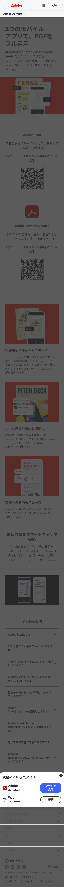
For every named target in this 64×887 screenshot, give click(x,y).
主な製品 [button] (9, 850)
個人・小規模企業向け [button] (16, 813)
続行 (51, 799)
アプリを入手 (50, 787)
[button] (43, 5)
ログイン (55, 5)
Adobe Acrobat (12, 14)
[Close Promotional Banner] (61, 775)
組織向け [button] (9, 828)
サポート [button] (9, 835)
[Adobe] (16, 5)
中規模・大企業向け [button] (15, 821)
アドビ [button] (8, 843)
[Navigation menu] (5, 5)
